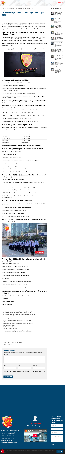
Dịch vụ (37, 2)
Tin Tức (31, 2)
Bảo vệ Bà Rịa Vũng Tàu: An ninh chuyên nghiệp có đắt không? (58, 20)
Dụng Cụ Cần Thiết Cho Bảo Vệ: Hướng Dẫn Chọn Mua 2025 (58, 57)
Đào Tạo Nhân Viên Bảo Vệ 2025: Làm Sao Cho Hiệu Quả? (58, 33)
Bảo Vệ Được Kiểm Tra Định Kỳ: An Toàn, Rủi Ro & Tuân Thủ (58, 70)
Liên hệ (53, 2)
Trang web (35, 365)
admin (13, 18)
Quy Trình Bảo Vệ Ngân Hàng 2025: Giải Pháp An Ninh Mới (58, 44)
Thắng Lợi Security (23, 312)
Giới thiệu (25, 2)
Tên (4, 365)
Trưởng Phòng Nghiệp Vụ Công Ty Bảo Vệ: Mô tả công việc (58, 64)
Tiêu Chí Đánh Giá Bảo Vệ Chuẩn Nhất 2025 (58, 38)
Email (19, 365)
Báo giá (43, 2)
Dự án (47, 2)
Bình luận (5, 354)
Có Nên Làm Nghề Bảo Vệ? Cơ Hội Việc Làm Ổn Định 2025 (58, 14)
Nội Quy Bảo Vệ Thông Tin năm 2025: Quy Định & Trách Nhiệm (58, 27)
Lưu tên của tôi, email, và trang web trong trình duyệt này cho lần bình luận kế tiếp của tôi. (25, 371)
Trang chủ (4, 8)
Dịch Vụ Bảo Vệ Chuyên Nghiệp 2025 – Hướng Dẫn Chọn (58, 51)
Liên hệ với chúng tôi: (7, 318)
